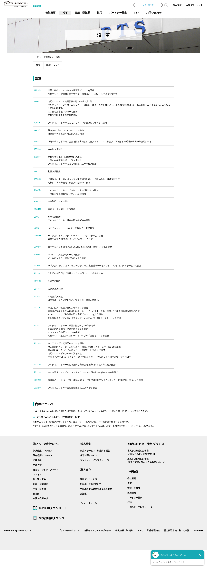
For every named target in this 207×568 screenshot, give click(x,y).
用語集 (83, 493)
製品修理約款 (153, 530)
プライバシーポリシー (69, 530)
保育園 (36, 493)
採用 (99, 12)
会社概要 (50, 12)
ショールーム (88, 503)
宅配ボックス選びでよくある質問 (96, 488)
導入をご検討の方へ (45, 444)
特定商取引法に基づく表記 (176, 530)
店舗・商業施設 (40, 484)
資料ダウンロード (151, 454)
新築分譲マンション (42, 450)
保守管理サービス (88, 455)
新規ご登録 (133, 462)
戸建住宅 (37, 460)
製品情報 (177, 5)
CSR (136, 12)
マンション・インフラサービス (95, 460)
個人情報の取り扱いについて (129, 530)
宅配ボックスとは (88, 479)
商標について (52, 65)
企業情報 (36, 6)
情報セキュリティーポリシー (97, 530)
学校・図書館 (39, 488)
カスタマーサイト (194, 5)
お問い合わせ (154, 12)
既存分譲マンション (42, 455)
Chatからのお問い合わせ (152, 462)
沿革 (65, 12)
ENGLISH (198, 530)
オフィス (37, 474)
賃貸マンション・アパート (45, 469)
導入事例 (86, 469)
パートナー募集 (118, 12)
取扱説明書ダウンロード (54, 518)
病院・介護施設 (40, 498)
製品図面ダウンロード (53, 508)
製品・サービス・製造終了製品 (95, 450)
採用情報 (131, 492)
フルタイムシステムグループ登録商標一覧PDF (59, 416)
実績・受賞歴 (82, 12)
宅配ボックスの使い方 (90, 484)
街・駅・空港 (39, 479)
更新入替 (37, 465)
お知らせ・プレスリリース (140, 507)
